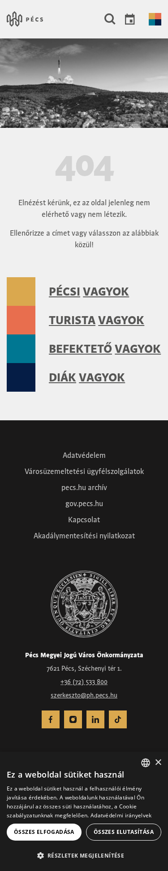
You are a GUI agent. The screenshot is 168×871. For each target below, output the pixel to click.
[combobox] (145, 762)
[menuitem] (51, 719)
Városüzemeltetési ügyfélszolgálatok (84, 471)
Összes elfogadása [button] (44, 832)
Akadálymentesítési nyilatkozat (84, 535)
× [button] (158, 762)
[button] (110, 19)
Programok (130, 19)
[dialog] (84, 811)
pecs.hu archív (84, 487)
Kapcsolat (84, 519)
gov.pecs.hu (84, 503)
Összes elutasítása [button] (124, 832)
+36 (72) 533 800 (84, 682)
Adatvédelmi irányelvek (121, 815)
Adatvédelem (84, 455)
